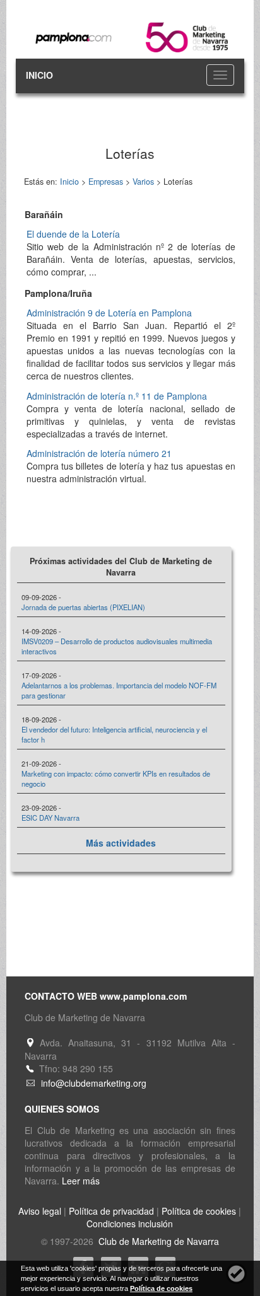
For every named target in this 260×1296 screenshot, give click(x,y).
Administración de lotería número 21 (99, 453)
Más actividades (121, 842)
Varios (143, 181)
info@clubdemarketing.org (93, 1083)
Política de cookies (199, 1211)
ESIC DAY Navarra (50, 818)
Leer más (81, 1180)
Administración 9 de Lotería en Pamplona (109, 312)
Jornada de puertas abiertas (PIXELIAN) (83, 607)
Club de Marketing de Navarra (157, 1241)
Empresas (105, 181)
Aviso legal (39, 1211)
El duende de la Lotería (73, 234)
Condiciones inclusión (129, 1223)
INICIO (39, 75)
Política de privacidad (111, 1211)
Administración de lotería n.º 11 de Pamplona (117, 396)
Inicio (69, 181)
